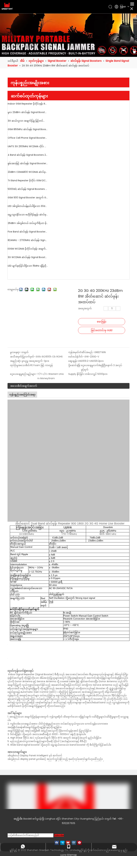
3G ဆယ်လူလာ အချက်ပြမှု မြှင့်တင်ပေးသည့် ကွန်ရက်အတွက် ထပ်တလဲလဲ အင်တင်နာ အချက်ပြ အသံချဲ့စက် (28, 120)
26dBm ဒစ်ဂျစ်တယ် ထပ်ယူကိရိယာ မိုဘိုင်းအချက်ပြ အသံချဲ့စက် (28, 223)
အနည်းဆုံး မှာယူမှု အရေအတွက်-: (27, 361)
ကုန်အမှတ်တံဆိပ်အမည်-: (81, 352)
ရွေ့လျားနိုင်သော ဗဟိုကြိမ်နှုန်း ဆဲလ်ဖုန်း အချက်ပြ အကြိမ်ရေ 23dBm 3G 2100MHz (28, 214)
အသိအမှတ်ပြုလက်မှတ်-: (23, 356)
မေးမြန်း (101, 321)
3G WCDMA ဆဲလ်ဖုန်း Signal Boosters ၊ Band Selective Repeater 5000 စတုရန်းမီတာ (28, 257)
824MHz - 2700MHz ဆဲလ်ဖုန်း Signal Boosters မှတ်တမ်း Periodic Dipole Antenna (28, 240)
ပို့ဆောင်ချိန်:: (74, 365)
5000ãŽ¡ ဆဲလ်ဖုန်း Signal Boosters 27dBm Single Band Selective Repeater (28, 189)
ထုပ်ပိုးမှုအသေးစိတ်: (20, 365)
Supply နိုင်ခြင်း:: (76, 374)
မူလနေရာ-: (16, 352)
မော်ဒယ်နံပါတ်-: (76, 356)
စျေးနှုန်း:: (73, 361)
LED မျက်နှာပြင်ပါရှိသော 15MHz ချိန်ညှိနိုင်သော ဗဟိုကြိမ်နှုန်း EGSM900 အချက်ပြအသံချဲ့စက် (28, 265)
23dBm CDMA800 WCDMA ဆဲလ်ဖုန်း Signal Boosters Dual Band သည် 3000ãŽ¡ (28, 172)
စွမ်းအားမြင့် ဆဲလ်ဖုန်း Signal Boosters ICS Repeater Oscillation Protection (28, 163)
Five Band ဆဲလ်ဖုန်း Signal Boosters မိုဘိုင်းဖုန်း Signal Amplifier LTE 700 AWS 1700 (28, 231)
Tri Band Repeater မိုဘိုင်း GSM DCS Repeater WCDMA (28, 180)
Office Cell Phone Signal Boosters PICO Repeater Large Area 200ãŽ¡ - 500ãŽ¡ (28, 137)
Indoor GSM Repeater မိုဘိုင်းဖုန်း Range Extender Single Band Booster (28, 103)
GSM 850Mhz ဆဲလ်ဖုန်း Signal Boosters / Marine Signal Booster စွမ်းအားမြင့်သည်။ (28, 129)
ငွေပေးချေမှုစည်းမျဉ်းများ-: (23, 374)
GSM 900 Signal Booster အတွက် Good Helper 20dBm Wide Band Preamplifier (28, 197)
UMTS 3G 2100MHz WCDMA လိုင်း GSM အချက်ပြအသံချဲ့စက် (28, 146)
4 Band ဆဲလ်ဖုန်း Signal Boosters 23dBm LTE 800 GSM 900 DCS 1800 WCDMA (28, 155)
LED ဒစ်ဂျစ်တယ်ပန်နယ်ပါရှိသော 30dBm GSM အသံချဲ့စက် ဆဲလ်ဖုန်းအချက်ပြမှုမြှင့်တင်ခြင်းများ (28, 206)
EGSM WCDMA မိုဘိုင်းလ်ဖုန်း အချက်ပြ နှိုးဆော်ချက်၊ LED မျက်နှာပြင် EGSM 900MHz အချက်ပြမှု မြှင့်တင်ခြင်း (28, 248)
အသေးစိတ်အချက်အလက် (23, 386)
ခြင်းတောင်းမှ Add (101, 330)
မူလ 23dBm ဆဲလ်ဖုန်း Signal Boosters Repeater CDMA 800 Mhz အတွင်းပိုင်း (28, 112)
